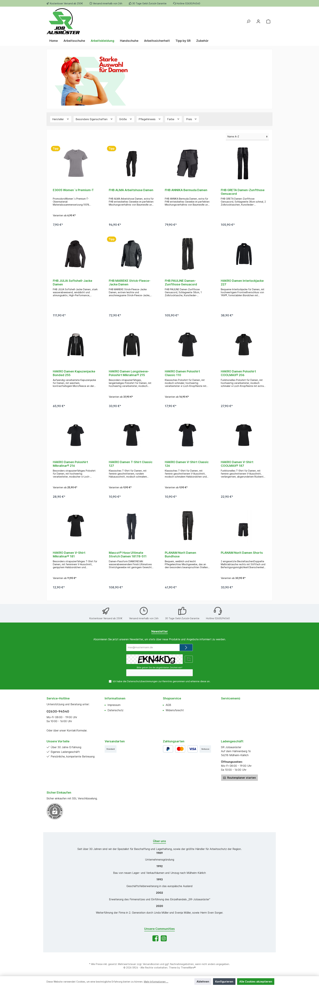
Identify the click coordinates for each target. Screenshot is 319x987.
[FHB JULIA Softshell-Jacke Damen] (75, 254)
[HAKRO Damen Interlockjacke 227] (243, 254)
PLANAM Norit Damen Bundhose (180, 554)
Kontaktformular (77, 730)
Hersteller (58, 119)
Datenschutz (115, 710)
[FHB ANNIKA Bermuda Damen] (187, 163)
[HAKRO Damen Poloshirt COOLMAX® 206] (243, 344)
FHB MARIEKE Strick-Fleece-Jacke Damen (129, 282)
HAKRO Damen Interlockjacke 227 (242, 282)
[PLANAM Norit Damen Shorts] (243, 526)
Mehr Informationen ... (156, 981)
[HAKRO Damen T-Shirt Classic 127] (131, 435)
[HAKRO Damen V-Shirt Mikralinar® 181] (75, 526)
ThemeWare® (188, 967)
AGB (168, 705)
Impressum (113, 705)
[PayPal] (168, 749)
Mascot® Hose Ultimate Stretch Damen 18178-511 (128, 554)
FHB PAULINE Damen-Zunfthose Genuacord (181, 282)
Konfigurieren (224, 981)
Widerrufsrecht (175, 710)
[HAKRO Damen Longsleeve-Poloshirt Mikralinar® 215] (131, 344)
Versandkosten (151, 964)
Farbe (171, 119)
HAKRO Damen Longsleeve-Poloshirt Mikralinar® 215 (129, 373)
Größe (123, 119)
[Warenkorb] (268, 21)
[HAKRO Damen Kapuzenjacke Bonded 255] (75, 344)
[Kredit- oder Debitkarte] (186, 749)
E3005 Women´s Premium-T (73, 190)
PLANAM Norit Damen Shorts (242, 552)
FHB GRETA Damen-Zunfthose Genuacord (243, 191)
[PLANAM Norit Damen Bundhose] (187, 526)
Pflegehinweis (147, 119)
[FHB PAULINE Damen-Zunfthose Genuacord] (187, 254)
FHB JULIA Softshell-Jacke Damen (72, 282)
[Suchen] (248, 21)
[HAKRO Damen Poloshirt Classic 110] (187, 344)
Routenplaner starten (241, 777)
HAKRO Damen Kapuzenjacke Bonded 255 (74, 373)
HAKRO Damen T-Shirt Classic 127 (131, 463)
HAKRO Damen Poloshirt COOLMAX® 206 (238, 373)
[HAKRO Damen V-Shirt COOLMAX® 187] (243, 435)
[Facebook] (155, 938)
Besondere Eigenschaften (92, 119)
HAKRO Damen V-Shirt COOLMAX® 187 (237, 463)
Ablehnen (203, 981)
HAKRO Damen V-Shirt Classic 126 (187, 463)
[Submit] (186, 647)
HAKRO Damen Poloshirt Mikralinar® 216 (70, 463)
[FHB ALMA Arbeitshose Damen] (131, 163)
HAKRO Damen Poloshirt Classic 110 (182, 373)
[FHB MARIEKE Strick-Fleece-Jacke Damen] (131, 254)
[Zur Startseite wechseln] (83, 21)
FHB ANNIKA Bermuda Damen (186, 190)
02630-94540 (58, 711)
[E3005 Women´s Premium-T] (75, 163)
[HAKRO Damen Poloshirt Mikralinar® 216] (75, 435)
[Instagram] (163, 938)
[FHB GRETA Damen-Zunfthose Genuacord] (243, 163)
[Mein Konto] (258, 21)
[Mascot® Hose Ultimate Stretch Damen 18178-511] (131, 526)
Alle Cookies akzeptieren (255, 981)
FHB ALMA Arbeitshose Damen (131, 190)
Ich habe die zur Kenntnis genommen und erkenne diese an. (161, 681)
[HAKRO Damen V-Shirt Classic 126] (187, 435)
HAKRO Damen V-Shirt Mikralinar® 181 (69, 554)
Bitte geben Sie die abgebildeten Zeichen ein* (159, 667)
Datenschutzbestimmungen (142, 681)
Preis (189, 119)
